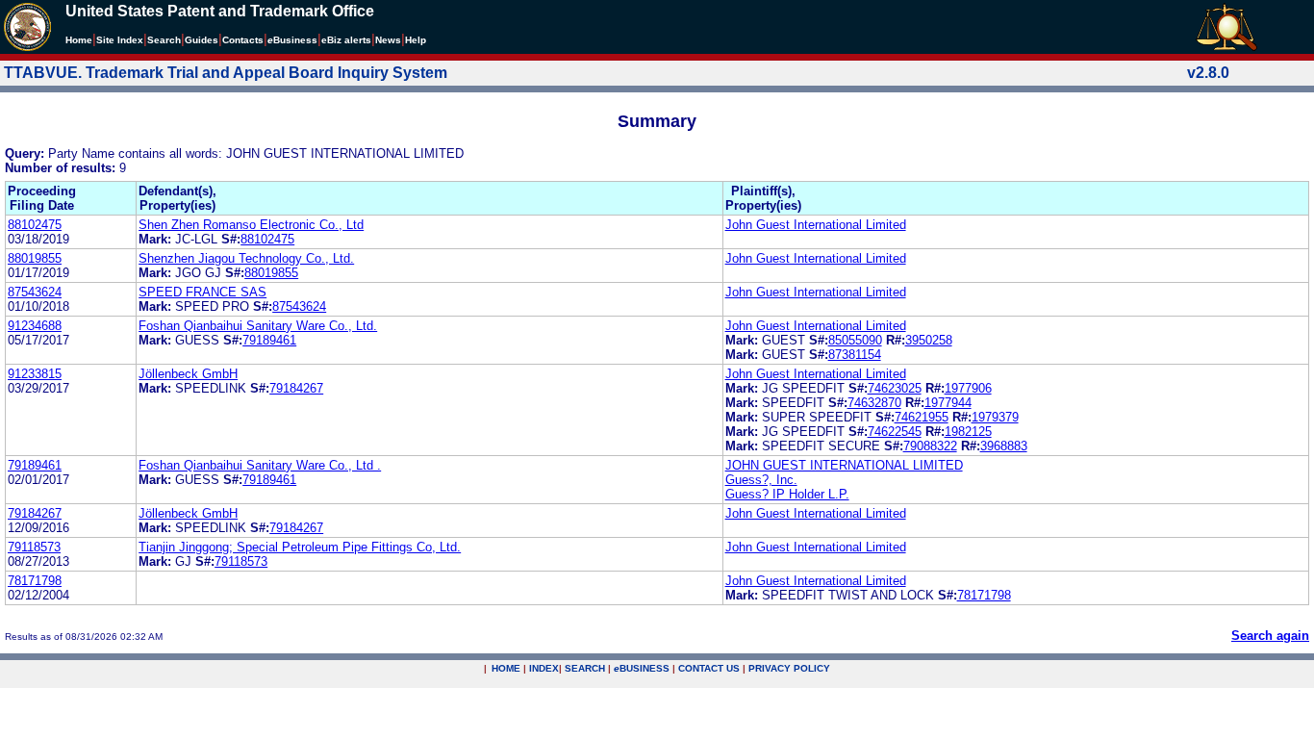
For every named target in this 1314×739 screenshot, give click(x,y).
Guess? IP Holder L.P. (787, 494)
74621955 (921, 417)
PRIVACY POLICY (789, 668)
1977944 (948, 402)
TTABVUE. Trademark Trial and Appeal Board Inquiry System (225, 72)
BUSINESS (642, 668)
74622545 (895, 431)
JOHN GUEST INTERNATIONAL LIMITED (844, 465)
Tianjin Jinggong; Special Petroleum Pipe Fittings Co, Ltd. (300, 547)
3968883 (1003, 446)
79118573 (34, 547)
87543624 (35, 292)
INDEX (544, 668)
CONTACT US (709, 668)
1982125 (968, 431)
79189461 (269, 340)
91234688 (35, 326)
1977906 (968, 388)
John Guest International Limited (815, 224)
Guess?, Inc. (761, 479)
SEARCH (585, 668)
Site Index (119, 40)
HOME (506, 668)
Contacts (243, 40)
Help (415, 40)
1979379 (995, 417)
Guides (201, 40)
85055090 (855, 340)
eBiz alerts (346, 40)
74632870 (874, 402)
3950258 (928, 340)
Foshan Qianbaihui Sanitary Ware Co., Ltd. (258, 326)
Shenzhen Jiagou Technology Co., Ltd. (246, 258)
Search (164, 40)
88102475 (35, 224)
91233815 (35, 374)
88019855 (35, 258)
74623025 (895, 388)
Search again (1270, 635)
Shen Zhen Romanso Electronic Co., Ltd (251, 224)
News (388, 40)
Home (78, 40)
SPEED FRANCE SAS (202, 292)
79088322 (930, 446)
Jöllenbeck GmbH (188, 374)
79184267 (296, 388)
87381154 (854, 354)
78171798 (35, 580)
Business (292, 40)
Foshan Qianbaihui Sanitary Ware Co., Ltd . (260, 465)
